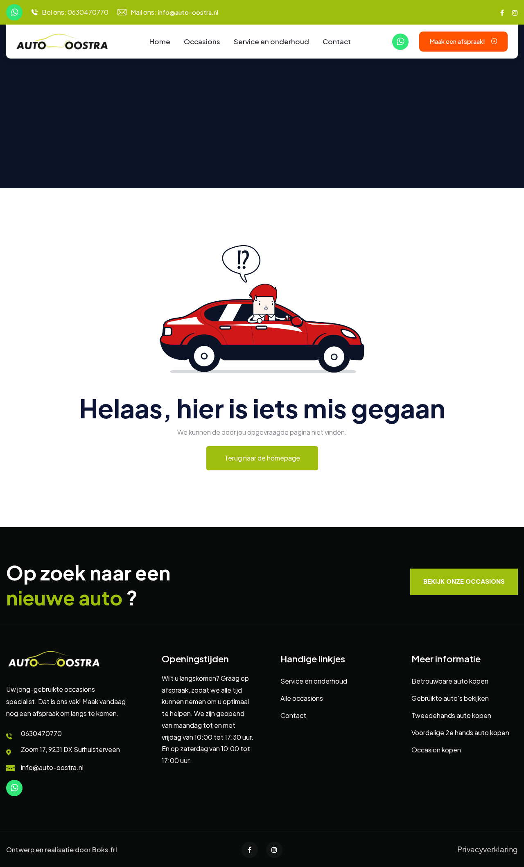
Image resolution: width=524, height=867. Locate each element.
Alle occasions (301, 698)
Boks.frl (104, 849)
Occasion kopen (436, 749)
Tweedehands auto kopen (451, 715)
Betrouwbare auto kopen (449, 681)
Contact (337, 41)
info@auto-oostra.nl (188, 12)
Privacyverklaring (487, 849)
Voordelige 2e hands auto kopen (460, 732)
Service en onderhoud (271, 41)
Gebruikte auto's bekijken (450, 698)
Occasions (202, 41)
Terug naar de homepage (262, 458)
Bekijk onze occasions (464, 581)
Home (159, 41)
